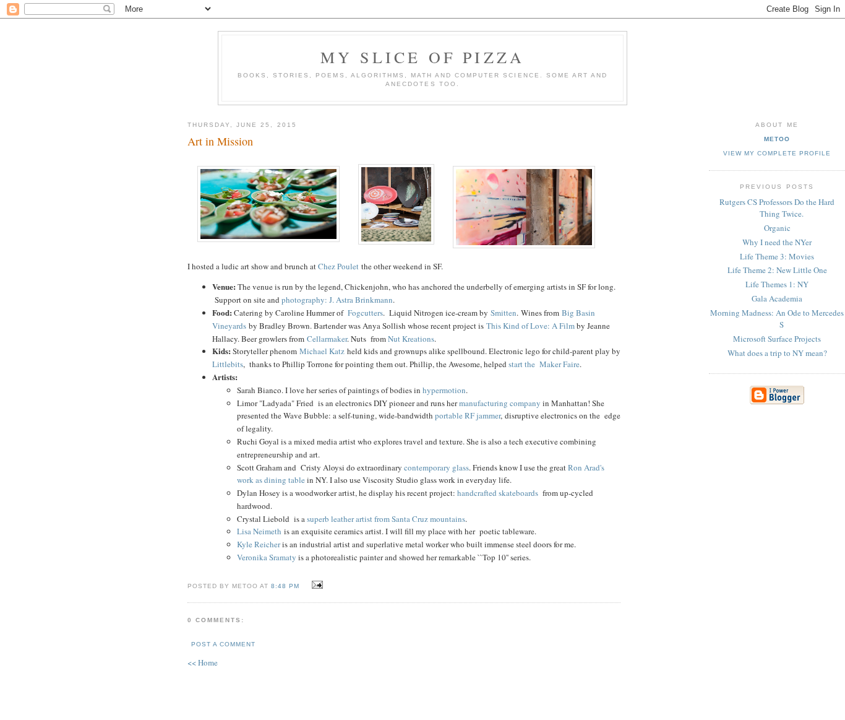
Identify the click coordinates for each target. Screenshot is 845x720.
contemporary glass (436, 467)
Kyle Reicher (258, 544)
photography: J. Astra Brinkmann (337, 299)
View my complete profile (777, 153)
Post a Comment (223, 644)
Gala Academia (777, 298)
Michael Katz (322, 351)
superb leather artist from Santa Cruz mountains (386, 518)
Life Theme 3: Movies (777, 256)
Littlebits (227, 364)
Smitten (504, 312)
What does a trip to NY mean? (777, 352)
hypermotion (444, 390)
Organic (777, 227)
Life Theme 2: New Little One (777, 269)
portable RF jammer (467, 415)
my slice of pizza (422, 56)
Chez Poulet (338, 266)
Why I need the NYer (777, 242)
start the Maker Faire (544, 364)
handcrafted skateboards (498, 492)
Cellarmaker (325, 338)
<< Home (202, 662)
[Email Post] (315, 585)
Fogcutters (365, 312)
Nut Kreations (411, 338)
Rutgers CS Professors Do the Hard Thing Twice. (776, 208)
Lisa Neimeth (259, 531)
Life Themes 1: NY (777, 284)
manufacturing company (500, 403)
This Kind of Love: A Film (530, 325)
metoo (777, 139)
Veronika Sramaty (266, 557)
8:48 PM (285, 586)
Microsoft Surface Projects (777, 338)
